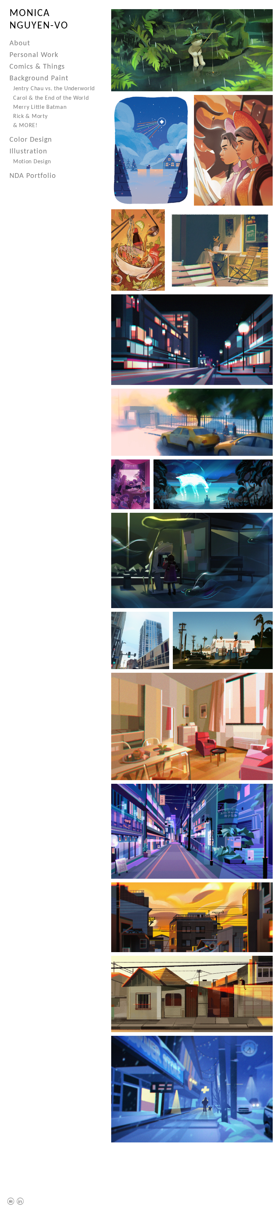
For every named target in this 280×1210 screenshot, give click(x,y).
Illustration (28, 151)
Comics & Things (37, 66)
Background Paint (39, 78)
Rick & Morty (30, 116)
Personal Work (33, 55)
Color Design (30, 140)
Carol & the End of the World (51, 98)
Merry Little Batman (39, 107)
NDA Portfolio (32, 176)
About (19, 43)
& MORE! (25, 126)
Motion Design (32, 162)
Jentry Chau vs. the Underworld (54, 89)
